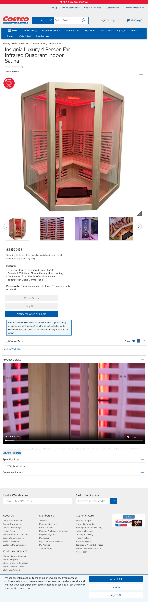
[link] (133, 341)
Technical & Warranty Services (89, 545)
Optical (121, 30)
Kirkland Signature (11, 541)
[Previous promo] (6, 226)
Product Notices (83, 538)
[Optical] (125, 30)
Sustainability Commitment (15, 545)
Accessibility (81, 551)
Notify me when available (31, 314)
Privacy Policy (9, 531)
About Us (8, 515)
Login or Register (110, 20)
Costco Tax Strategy (12, 527)
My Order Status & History (51, 541)
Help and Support (84, 520)
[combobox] (43, 20)
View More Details (12, 452)
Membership (72, 30)
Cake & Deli (25, 36)
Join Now (43, 520)
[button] (85, 20)
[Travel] (13, 36)
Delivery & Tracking (84, 534)
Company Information (12, 520)
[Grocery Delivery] (60, 30)
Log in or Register (47, 534)
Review (116, 587)
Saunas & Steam (55, 43)
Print (141, 74)
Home (6, 43)
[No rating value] (13, 67)
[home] (16, 20)
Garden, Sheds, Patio (20, 43)
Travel (10, 36)
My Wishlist (44, 545)
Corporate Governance (13, 538)
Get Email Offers (87, 495)
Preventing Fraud (83, 541)
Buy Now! (31, 306)
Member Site (42, 36)
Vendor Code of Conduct (14, 566)
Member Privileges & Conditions (53, 531)
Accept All (116, 579)
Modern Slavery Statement (15, 556)
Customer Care (85, 515)
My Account (44, 538)
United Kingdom (133, 7)
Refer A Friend (46, 527)
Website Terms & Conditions (15, 534)
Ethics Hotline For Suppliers (15, 563)
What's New (106, 30)
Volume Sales (45, 548)
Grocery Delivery (51, 30)
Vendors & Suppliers (15, 551)
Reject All (116, 595)
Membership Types (48, 524)
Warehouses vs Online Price (88, 548)
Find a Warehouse (15, 495)
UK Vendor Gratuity (12, 570)
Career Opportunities (12, 524)
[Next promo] (138, 226)
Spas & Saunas (39, 43)
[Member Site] (49, 36)
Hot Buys (90, 30)
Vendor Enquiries (11, 559)
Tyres (134, 30)
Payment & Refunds (85, 524)
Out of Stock (31, 298)
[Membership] (79, 30)
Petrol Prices (30, 30)
